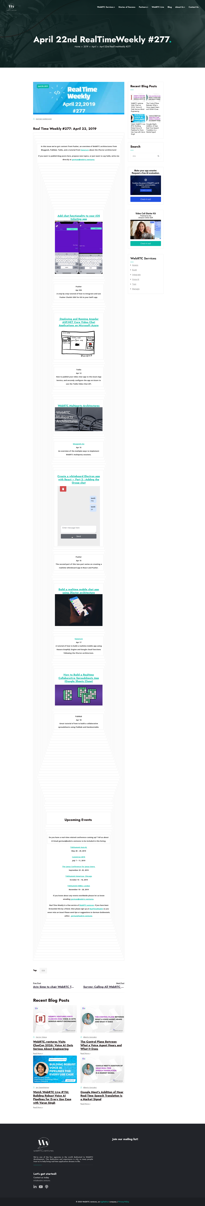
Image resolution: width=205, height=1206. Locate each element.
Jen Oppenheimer (42, 1087)
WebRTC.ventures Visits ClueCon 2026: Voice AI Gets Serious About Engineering (53, 1045)
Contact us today (41, 1177)
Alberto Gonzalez (90, 1037)
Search (135, 147)
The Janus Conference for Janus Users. (78, 866)
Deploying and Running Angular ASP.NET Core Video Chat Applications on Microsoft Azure (79, 322)
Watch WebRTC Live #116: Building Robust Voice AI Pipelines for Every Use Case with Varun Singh (52, 1097)
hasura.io (85, 150)
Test (134, 284)
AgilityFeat (104, 1202)
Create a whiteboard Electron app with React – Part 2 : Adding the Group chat (78, 479)
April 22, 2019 (43, 86)
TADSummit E (73, 886)
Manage (136, 289)
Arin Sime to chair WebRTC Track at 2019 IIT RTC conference (53, 985)
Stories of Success (127, 7)
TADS (72, 847)
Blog (170, 7)
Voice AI (135, 279)
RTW (43, 970)
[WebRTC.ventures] (11, 7)
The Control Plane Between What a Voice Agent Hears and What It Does (101, 1045)
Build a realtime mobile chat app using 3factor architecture (78, 590)
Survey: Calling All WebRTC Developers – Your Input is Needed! (103, 985)
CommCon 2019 (78, 857)
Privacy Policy (123, 1202)
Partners (143, 7)
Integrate (136, 274)
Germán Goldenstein (44, 119)
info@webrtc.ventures (41, 1180)
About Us (179, 7)
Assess (135, 265)
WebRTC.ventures (86, 905)
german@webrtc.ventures (83, 159)
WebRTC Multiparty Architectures (79, 405)
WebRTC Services (105, 7)
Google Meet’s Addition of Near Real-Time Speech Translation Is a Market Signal (101, 1095)
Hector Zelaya (41, 1037)
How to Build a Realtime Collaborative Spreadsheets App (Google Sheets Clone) (78, 678)
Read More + (38, 1053)
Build (134, 270)
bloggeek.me (78, 444)
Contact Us (194, 7)
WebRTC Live (158, 7)
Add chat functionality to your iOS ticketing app (79, 217)
